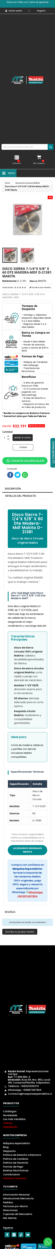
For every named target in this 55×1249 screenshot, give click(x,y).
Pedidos (8, 1202)
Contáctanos (11, 1174)
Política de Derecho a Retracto (22, 1155)
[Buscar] (50, 147)
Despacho (9, 1151)
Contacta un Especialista (27, 460)
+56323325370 (29, 1086)
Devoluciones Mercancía (18, 1198)
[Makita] (27, 80)
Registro (41, 10)
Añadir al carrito (22, 437)
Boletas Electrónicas (15, 1170)
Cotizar (23, 447)
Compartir (10, 475)
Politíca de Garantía (15, 1162)
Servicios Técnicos (14, 1178)
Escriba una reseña (41, 287)
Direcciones (10, 1210)
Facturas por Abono (15, 1206)
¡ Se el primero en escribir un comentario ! (27, 922)
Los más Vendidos (14, 1119)
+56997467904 (31, 1090)
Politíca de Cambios (15, 1159)
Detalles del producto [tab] (20, 495)
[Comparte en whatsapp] (25, 475)
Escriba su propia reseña (20, 931)
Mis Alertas (10, 1218)
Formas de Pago (13, 1166)
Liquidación (10, 1127)
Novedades (10, 1115)
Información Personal (16, 1194)
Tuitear (18, 475)
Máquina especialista (16, 1143)
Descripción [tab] (13, 488)
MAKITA (42, 281)
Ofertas (8, 1123)
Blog (6, 1147)
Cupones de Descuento (17, 1214)
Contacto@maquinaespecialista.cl (30, 1094)
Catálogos (9, 1111)
